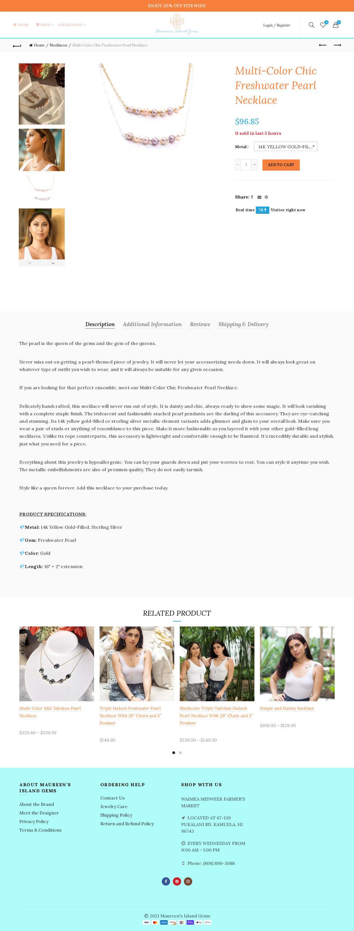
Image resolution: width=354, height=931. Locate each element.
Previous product (323, 45)
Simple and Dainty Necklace (287, 708)
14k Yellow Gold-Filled (288, 146)
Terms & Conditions (40, 830)
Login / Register (276, 25)
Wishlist (326, 22)
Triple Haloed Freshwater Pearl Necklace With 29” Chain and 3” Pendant (131, 716)
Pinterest (177, 881)
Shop (47, 22)
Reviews (200, 324)
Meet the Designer (39, 813)
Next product (337, 45)
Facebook (166, 881)
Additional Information (152, 324)
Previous (30, 263)
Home (23, 25)
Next (53, 263)
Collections (70, 25)
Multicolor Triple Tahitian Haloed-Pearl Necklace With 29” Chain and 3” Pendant (216, 716)
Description (100, 324)
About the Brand (36, 804)
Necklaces (58, 45)
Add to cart (281, 165)
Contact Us (112, 798)
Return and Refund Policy (127, 823)
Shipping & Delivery (243, 324)
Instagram (188, 881)
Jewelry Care (113, 806)
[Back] (17, 45)
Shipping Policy (116, 815)
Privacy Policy (33, 821)
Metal (241, 147)
